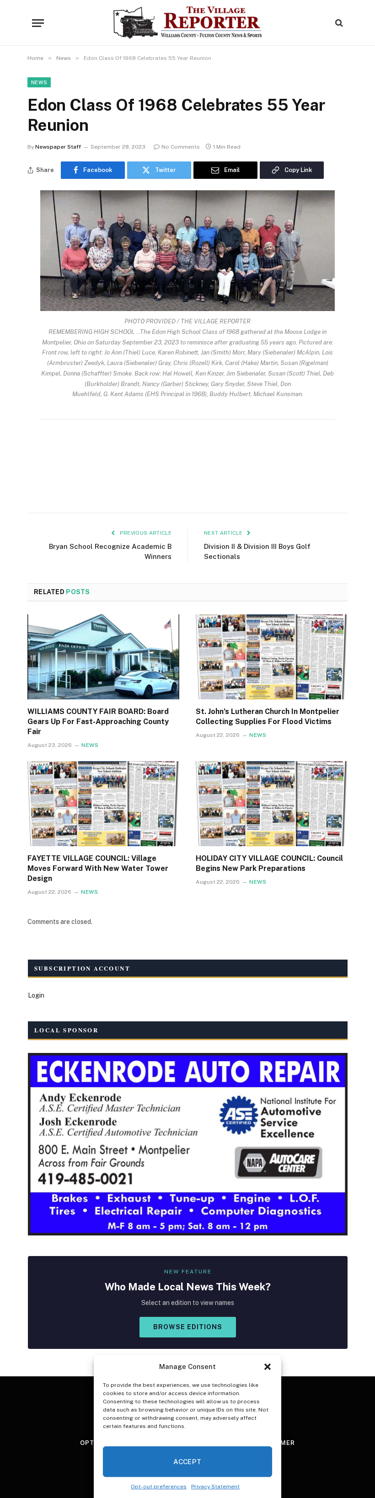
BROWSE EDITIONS (187, 1327)
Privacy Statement (215, 1486)
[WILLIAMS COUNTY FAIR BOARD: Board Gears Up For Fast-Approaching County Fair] (103, 657)
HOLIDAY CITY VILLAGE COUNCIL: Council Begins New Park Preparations (269, 863)
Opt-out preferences (159, 1486)
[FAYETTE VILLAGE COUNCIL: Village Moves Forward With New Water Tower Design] (103, 804)
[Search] (338, 23)
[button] (267, 1366)
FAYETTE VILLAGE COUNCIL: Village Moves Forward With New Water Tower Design (97, 868)
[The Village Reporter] (187, 23)
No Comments (180, 147)
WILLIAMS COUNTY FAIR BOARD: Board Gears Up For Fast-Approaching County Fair (98, 721)
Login (36, 995)
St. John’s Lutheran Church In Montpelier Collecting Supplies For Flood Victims (267, 716)
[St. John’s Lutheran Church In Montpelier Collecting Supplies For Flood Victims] (272, 657)
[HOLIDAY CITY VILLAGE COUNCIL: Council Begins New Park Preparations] (272, 804)
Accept (187, 1462)
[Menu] (38, 23)
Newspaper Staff (58, 147)
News (39, 82)
